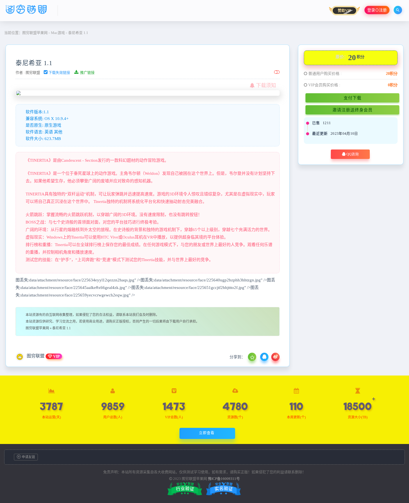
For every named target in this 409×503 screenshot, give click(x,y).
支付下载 (352, 97)
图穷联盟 (33, 72)
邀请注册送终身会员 (352, 110)
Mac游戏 (58, 33)
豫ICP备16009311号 (224, 478)
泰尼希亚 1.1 (34, 63)
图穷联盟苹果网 (35, 33)
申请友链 (28, 457)
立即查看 (207, 433)
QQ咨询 (352, 154)
